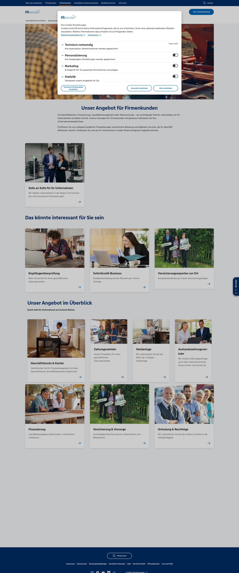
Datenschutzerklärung (72, 35)
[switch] (175, 55)
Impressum (93, 35)
